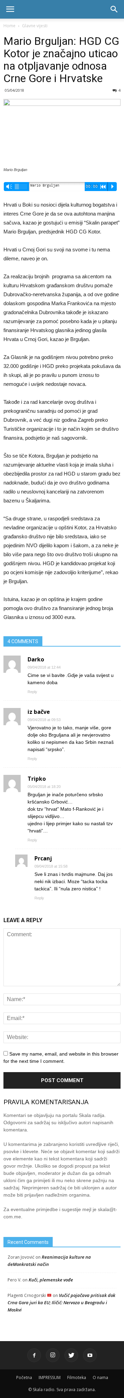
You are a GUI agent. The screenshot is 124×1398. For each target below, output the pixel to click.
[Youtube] (90, 1355)
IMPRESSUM (50, 1377)
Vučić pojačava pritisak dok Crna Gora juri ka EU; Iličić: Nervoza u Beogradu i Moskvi (61, 1302)
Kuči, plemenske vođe (51, 1280)
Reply (32, 692)
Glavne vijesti (35, 26)
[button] (114, 9)
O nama (100, 1377)
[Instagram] (53, 1355)
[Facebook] (34, 1355)
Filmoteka (76, 1377)
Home (9, 26)
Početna (24, 1377)
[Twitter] (71, 1355)
